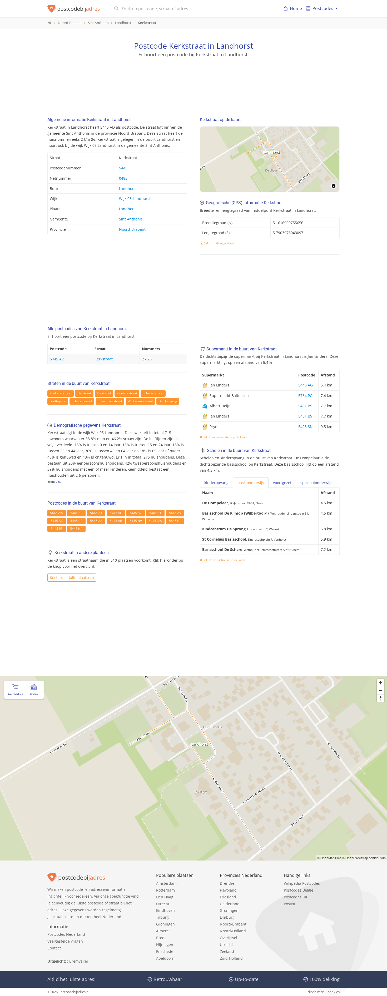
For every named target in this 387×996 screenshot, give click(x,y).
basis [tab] (250, 482)
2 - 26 (147, 358)
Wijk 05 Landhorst (135, 198)
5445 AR (76, 513)
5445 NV (136, 521)
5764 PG (305, 395)
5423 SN (305, 426)
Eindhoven (165, 910)
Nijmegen (164, 944)
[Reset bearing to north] (380, 698)
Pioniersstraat (127, 393)
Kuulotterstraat (60, 393)
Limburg (227, 917)
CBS (58, 482)
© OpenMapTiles (329, 858)
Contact (54, 947)
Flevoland (228, 890)
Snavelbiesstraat (110, 401)
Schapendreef (82, 401)
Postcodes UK (295, 896)
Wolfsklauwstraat (140, 401)
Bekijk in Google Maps (218, 243)
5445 (123, 167)
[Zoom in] (380, 683)
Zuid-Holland (231, 958)
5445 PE (57, 528)
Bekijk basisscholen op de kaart (223, 560)
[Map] (269, 159)
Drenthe (227, 883)
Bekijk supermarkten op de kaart (224, 437)
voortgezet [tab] (282, 482)
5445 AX (96, 513)
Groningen (165, 924)
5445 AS (76, 521)
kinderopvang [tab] (216, 482)
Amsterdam (166, 883)
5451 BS (305, 405)
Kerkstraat (104, 358)
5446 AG (305, 385)
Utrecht (162, 903)
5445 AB (116, 521)
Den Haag (164, 896)
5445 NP (175, 521)
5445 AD (57, 358)
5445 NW (155, 521)
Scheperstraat (153, 393)
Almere (162, 930)
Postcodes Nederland (66, 934)
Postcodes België (298, 890)
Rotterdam (165, 890)
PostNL (290, 903)
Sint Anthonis (131, 219)
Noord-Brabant (132, 229)
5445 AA (96, 521)
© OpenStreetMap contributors (364, 858)
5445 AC (136, 513)
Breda (161, 937)
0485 (123, 178)
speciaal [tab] (316, 482)
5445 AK (57, 521)
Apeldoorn (165, 958)
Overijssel (228, 937)
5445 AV (175, 513)
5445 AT (155, 513)
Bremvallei (78, 961)
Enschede (164, 951)
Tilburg (162, 917)
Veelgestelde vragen (65, 941)
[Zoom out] (380, 690)
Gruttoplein (57, 401)
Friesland (228, 896)
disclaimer (316, 991)
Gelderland (230, 903)
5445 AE (116, 513)
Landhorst (128, 188)
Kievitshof (104, 393)
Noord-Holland (233, 930)
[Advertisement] (193, 81)
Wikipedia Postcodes (302, 883)
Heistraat (84, 393)
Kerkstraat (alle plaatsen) (72, 577)
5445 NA (76, 528)
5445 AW (56, 513)
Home (296, 8)
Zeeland (227, 951)
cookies (334, 991)
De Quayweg (167, 401)
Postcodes (322, 8)
